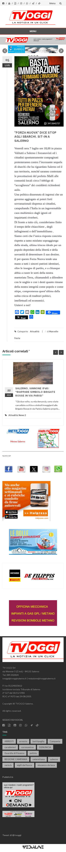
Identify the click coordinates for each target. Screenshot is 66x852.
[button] (4, 50)
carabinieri (10, 747)
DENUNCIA (45, 747)
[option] (33, 49)
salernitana (39, 759)
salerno (54, 759)
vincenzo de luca (46, 765)
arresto (23, 741)
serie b (8, 765)
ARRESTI (9, 741)
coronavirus (27, 747)
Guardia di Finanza (14, 753)
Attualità (34, 331)
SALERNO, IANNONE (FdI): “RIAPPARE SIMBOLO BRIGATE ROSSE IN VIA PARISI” (35, 392)
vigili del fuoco (24, 765)
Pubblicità (7, 777)
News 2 (22, 415)
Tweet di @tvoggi (11, 835)
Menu (52, 3)
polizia (33, 753)
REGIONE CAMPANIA (15, 759)
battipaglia (38, 741)
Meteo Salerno (17, 441)
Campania (55, 741)
